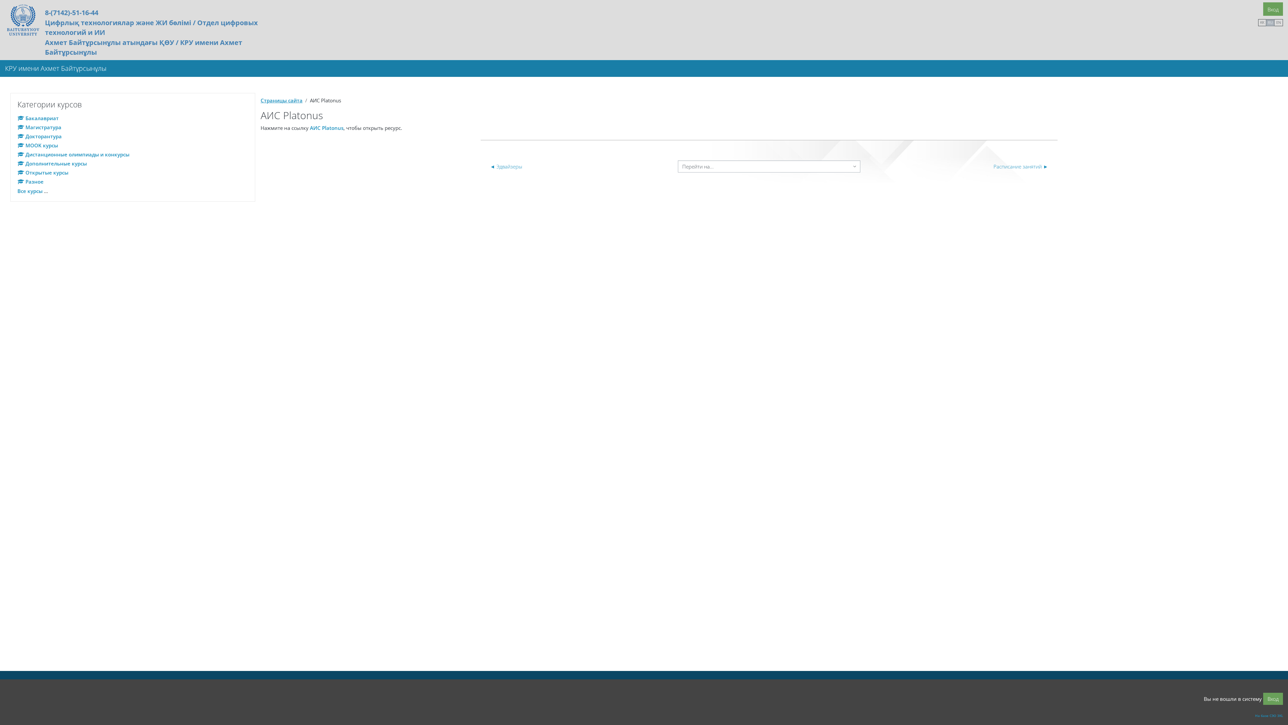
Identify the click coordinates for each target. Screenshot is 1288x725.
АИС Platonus (326, 128)
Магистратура (43, 127)
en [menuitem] (1278, 22)
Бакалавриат (42, 118)
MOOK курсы (41, 145)
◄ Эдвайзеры (506, 166)
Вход (1273, 9)
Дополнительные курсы (56, 163)
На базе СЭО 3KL (1269, 715)
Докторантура (43, 136)
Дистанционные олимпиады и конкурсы (77, 154)
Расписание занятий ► (1021, 166)
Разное (34, 181)
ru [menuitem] (1270, 22)
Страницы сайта (282, 100)
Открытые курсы (46, 172)
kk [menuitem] (1262, 22)
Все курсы (30, 191)
